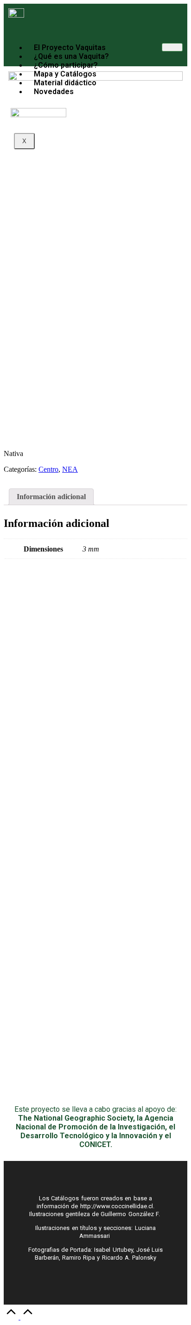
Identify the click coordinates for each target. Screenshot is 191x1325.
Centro (48, 469)
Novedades (54, 91)
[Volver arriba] (19, 1317)
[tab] (51, 496)
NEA (70, 469)
